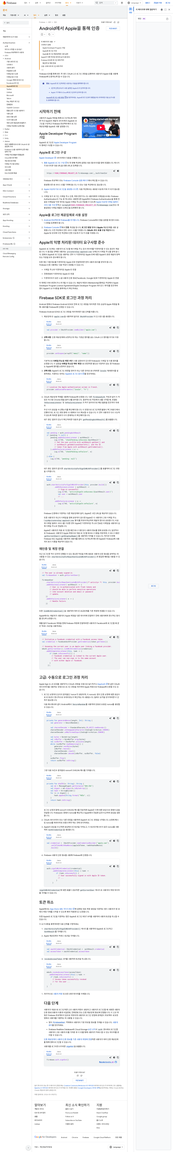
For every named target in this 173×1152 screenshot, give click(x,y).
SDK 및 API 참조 (40, 1113)
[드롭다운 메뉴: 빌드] (30, 3)
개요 (4, 15)
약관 (36, 1147)
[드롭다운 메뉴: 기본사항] (19, 15)
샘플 (63, 15)
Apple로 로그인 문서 (73, 374)
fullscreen (165, 9)
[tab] (49, 323)
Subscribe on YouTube (73, 1120)
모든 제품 (118, 1137)
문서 (66, 3)
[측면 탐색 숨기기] (28, 1147)
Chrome (75, 1137)
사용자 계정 (57, 994)
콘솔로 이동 (158, 3)
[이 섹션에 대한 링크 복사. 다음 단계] (60, 1003)
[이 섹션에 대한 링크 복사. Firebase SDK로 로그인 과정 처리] (94, 298)
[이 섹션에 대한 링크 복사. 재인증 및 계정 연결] (66, 549)
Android (64, 1137)
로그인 (168, 3)
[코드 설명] (114, 171)
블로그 (147, 3)
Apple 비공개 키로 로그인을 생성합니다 (60, 189)
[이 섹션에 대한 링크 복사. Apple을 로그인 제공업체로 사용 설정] (89, 215)
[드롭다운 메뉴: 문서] (71, 3)
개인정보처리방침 (46, 1147)
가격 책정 (58, 3)
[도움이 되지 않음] (118, 22)
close (169, 9)
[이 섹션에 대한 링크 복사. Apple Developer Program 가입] (47, 137)
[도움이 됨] (114, 22)
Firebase (42, 22)
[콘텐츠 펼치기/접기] (54, 41)
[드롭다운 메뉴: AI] (28, 15)
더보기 (78, 3)
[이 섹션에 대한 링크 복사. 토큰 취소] (56, 902)
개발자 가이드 (39, 1109)
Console (51, 227)
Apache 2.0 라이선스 (41, 1088)
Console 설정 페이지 (75, 180)
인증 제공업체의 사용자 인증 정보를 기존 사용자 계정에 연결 (68, 1039)
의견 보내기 (113, 28)
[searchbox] (16, 23)
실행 (36, 3)
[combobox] (106, 3)
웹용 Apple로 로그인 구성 (54, 163)
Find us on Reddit (71, 1113)
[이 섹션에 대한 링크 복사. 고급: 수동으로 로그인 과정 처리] (90, 677)
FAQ (98, 1128)
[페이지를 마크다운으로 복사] (49, 34)
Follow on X (69, 1116)
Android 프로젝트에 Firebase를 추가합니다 (61, 220)
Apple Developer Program (65, 142)
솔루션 (48, 3)
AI (25, 15)
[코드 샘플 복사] (118, 327)
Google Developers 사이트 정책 (89, 1088)
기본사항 (13, 15)
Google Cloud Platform (102, 1137)
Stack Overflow (102, 1113)
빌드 (25, 3)
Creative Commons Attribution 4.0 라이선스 (79, 1086)
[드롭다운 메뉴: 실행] (41, 3)
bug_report (161, 9)
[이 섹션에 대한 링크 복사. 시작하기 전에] (62, 112)
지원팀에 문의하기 (103, 1109)
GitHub (37, 1124)
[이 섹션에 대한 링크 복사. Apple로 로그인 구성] (68, 152)
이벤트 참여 (69, 1124)
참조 (56, 15)
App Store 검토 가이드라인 (61, 909)
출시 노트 (100, 1120)
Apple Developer (46, 158)
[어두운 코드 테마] (118, 171)
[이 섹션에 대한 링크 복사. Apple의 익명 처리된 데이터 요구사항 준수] (107, 242)
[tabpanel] (82, 330)
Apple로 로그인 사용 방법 (55, 97)
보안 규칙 (92, 1029)
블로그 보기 (69, 1109)
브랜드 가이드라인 (103, 1124)
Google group (102, 1116)
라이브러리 (38, 1120)
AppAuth (101, 684)
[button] (14, 36)
